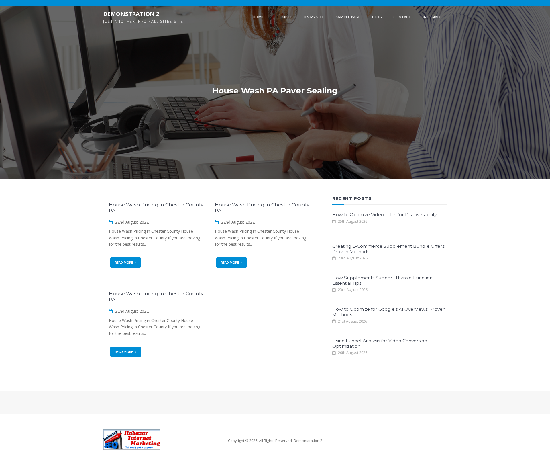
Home (258, 17)
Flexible (283, 17)
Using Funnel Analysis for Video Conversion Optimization (379, 343)
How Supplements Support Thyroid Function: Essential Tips (382, 280)
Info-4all (432, 17)
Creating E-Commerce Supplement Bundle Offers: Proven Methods (388, 248)
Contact (402, 17)
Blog (377, 17)
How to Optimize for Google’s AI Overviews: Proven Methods (388, 311)
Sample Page (348, 17)
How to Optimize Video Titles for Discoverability (384, 214)
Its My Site (313, 17)
